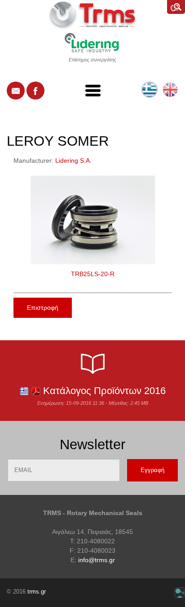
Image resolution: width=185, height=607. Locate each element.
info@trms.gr (96, 560)
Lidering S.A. (73, 160)
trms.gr (36, 591)
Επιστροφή (42, 307)
